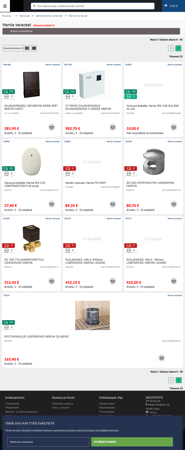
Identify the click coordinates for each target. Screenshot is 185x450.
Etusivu (6, 15)
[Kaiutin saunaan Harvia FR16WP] (92, 176)
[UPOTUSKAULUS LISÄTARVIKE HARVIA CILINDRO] (92, 330)
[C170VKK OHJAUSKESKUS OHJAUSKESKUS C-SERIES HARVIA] (92, 99)
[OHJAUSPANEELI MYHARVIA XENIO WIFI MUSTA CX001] (31, 99)
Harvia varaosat (77, 15)
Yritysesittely (12, 403)
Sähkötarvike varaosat (49, 15)
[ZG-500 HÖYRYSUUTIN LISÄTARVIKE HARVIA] (153, 176)
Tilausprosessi (107, 403)
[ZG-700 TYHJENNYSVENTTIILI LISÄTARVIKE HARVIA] (31, 253)
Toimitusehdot (107, 411)
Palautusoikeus (107, 407)
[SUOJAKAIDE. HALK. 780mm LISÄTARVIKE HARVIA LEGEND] (153, 253)
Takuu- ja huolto (61, 407)
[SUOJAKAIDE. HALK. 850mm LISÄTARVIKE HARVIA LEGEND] (92, 253)
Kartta (152, 412)
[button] (51, 127)
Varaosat (24, 15)
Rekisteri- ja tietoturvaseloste (21, 411)
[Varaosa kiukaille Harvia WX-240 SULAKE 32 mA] (153, 99)
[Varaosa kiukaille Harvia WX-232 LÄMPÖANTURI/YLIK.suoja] (31, 176)
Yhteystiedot (12, 407)
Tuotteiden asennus (62, 403)
